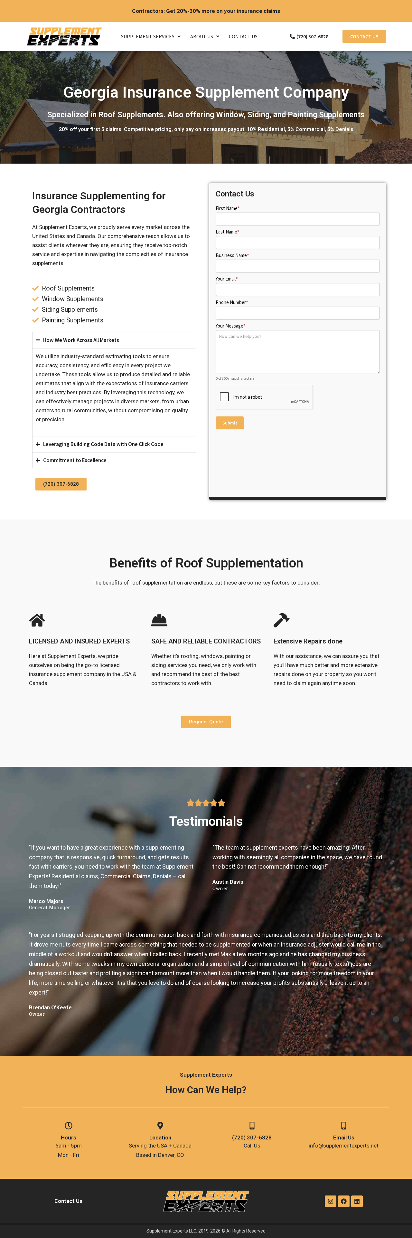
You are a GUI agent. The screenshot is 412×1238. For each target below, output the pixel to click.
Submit (229, 423)
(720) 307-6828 (252, 1137)
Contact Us (243, 36)
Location (160, 1137)
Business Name (232, 255)
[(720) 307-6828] (252, 1125)
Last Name (227, 232)
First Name (228, 208)
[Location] (160, 1125)
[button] (150, 36)
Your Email (227, 279)
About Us (201, 36)
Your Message (231, 326)
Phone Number (232, 302)
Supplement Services (147, 36)
